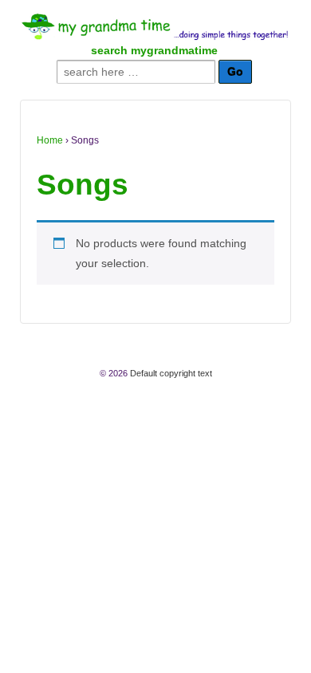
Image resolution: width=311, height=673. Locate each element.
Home (50, 140)
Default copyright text (170, 373)
